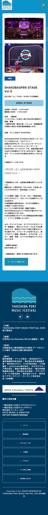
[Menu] (43, 5)
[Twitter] (20, 316)
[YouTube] (27, 316)
